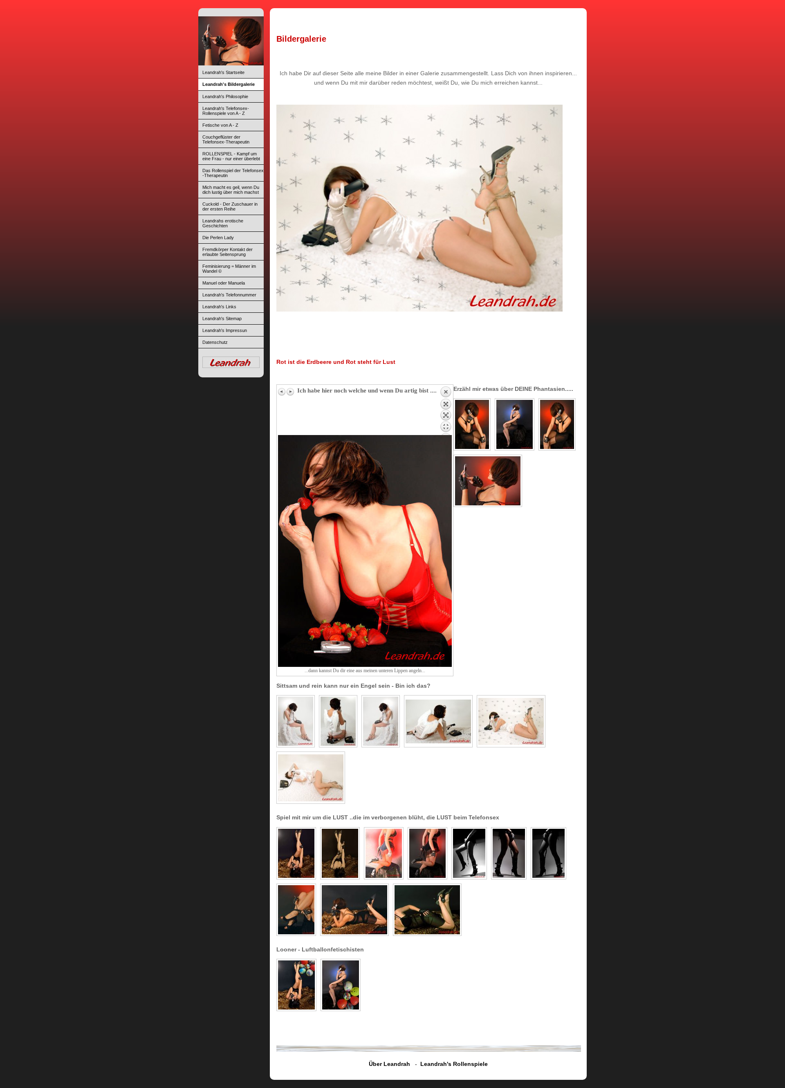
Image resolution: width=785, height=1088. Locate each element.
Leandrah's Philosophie (225, 96)
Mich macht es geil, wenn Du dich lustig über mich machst (230, 190)
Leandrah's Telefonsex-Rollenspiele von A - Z (225, 111)
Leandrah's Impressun (224, 330)
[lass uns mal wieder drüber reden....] (557, 424)
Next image (290, 392)
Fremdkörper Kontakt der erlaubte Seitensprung (227, 252)
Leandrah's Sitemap (222, 318)
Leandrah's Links (219, 306)
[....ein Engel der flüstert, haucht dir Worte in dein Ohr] (295, 721)
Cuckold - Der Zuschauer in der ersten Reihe (230, 206)
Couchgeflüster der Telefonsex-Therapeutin (225, 139)
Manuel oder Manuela (223, 282)
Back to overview (446, 410)
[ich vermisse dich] (472, 424)
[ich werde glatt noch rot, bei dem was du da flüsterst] (354, 909)
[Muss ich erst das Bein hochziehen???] (469, 853)
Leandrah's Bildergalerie (228, 84)
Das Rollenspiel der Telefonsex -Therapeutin (233, 173)
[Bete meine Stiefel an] (509, 853)
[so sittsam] (338, 721)
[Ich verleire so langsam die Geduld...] (548, 853)
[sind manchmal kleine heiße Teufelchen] (438, 721)
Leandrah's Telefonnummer (229, 294)
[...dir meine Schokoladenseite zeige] (427, 909)
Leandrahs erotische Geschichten (222, 223)
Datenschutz (215, 342)
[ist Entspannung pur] (296, 853)
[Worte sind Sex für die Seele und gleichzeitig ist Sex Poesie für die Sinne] (514, 424)
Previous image (282, 392)
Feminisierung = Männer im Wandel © (229, 269)
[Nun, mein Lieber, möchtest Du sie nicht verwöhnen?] (296, 909)
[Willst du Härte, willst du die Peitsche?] (427, 853)
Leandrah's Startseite (223, 72)
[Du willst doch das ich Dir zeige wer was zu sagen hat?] (384, 853)
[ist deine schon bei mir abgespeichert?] (487, 480)
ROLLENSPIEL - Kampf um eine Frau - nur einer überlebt (231, 156)
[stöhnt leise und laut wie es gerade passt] (380, 721)
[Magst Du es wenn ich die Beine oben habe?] (340, 853)
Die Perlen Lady (218, 237)
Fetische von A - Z (220, 125)
